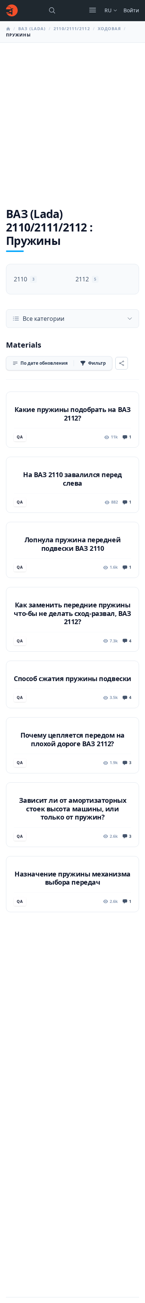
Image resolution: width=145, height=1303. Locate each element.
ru (108, 10)
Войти (131, 10)
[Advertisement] (72, 119)
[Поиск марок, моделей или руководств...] (52, 10)
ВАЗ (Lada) (32, 28)
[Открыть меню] (93, 10)
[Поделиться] (121, 363)
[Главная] (12, 10)
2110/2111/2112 (72, 28)
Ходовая (109, 28)
